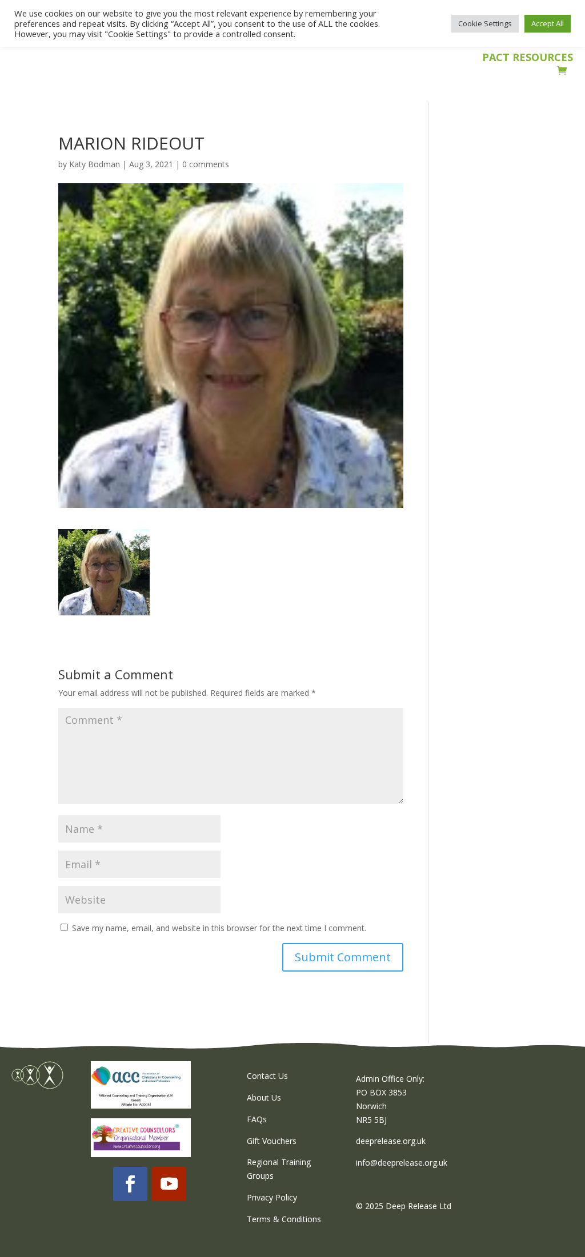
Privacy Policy (272, 1197)
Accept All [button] (547, 23)
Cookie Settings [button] (485, 23)
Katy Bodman (94, 164)
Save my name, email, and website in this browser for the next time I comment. (219, 927)
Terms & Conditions (284, 1219)
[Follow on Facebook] (130, 1184)
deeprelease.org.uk (391, 1140)
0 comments (205, 164)
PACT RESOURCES (527, 58)
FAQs (257, 1119)
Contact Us (267, 1075)
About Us (264, 1097)
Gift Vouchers (271, 1140)
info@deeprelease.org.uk (401, 1162)
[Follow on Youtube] (169, 1184)
